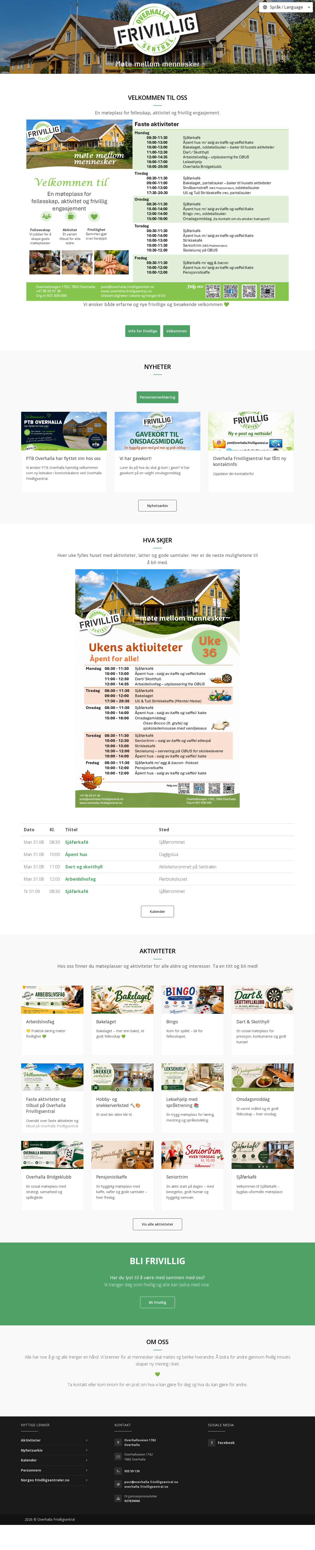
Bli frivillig (157, 1302)
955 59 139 (132, 1471)
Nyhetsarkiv (157, 505)
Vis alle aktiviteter (157, 1224)
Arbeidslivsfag (80, 879)
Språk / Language (286, 7)
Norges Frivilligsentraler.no (45, 1480)
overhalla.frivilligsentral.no (146, 1487)
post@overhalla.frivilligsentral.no (151, 1482)
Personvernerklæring (157, 397)
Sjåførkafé (76, 842)
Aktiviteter (31, 1440)
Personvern (31, 1470)
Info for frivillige (142, 331)
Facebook (226, 1442)
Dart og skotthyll (84, 867)
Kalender (157, 911)
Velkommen (176, 331)
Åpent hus (76, 854)
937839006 (132, 1501)
